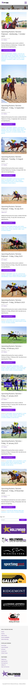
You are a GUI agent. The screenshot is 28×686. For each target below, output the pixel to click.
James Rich (4, 212)
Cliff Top (15, 273)
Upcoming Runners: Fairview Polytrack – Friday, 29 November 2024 (12, 491)
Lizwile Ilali (11, 227)
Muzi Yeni (22, 462)
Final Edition (21, 414)
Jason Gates (4, 227)
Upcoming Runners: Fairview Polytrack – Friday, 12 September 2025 (12, 108)
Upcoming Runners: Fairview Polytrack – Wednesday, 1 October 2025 (13, 34)
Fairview (16, 55)
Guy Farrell (4, 113)
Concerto (22, 319)
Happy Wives (4, 56)
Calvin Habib (9, 226)
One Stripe (3, 645)
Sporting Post (4, 661)
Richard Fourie (16, 130)
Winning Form (4, 663)
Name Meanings (5, 639)
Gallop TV (3, 664)
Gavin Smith (22, 55)
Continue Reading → (8, 50)
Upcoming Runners (16, 131)
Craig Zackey (4, 55)
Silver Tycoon (9, 181)
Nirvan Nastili (18, 227)
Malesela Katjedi (10, 321)
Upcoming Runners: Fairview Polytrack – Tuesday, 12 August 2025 (12, 159)
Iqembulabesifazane (18, 275)
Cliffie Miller (20, 53)
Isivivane (3, 649)
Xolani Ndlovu (15, 417)
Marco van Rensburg (21, 56)
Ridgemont (3, 659)
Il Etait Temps (4, 653)
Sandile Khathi (19, 321)
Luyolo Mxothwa (20, 368)
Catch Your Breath (17, 413)
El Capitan (10, 55)
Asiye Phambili (4, 647)
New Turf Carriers (5, 666)
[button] (26, 2)
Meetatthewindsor (14, 462)
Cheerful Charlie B (11, 367)
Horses (2, 633)
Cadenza (15, 53)
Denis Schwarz (8, 414)
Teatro (11, 370)
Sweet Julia (16, 59)
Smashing (3, 59)
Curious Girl (3, 651)
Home (2, 631)
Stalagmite (9, 59)
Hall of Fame (4, 635)
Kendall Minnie (11, 56)
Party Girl (9, 130)
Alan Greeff (9, 53)
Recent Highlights (5, 637)
